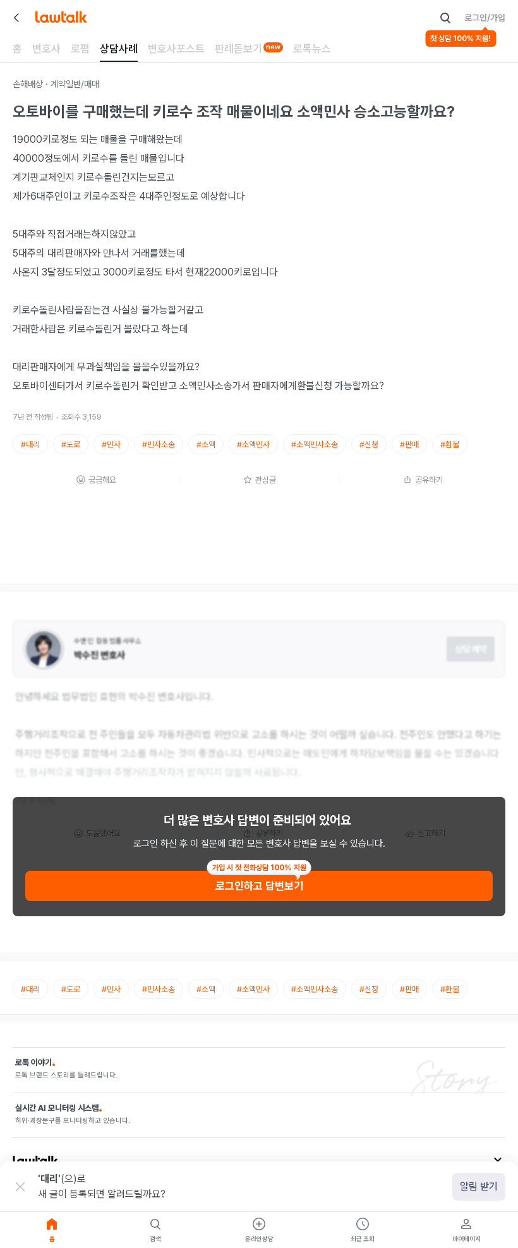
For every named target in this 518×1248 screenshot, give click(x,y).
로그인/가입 (484, 18)
